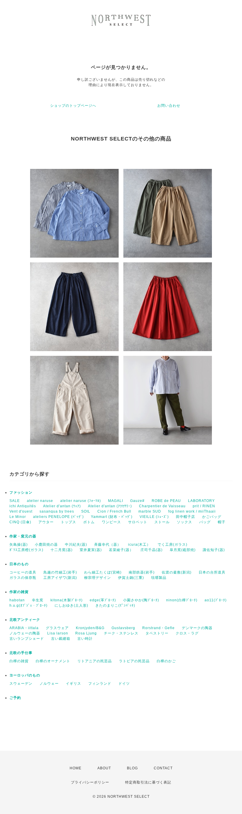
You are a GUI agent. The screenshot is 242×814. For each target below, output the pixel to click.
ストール (162, 522)
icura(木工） (139, 544)
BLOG (132, 768)
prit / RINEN (204, 506)
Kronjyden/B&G (90, 628)
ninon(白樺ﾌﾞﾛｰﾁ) (181, 600)
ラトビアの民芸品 (134, 661)
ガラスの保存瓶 (22, 578)
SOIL (85, 511)
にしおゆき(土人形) (71, 605)
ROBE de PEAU (166, 501)
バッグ (205, 522)
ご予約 (15, 698)
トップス (68, 522)
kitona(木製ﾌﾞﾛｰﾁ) (66, 600)
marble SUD (149, 511)
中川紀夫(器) (76, 544)
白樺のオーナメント (53, 661)
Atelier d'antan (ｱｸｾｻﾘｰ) (110, 506)
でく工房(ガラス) (172, 544)
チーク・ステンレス (121, 633)
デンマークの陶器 (197, 628)
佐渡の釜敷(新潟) (177, 572)
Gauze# (137, 501)
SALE (14, 501)
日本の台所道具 (212, 572)
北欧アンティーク (24, 620)
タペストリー (157, 633)
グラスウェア (57, 628)
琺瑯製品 (158, 578)
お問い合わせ (168, 106)
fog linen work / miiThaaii (192, 511)
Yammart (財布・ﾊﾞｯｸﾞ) (112, 517)
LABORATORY (201, 501)
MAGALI (115, 501)
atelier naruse (40, 501)
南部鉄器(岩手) (142, 572)
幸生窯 (37, 600)
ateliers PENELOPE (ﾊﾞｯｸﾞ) (58, 517)
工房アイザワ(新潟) (60, 578)
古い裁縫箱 (60, 639)
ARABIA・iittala (24, 628)
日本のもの (19, 564)
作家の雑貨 (19, 592)
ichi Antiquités (22, 506)
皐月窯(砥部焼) (183, 550)
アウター (46, 522)
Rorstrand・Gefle (158, 628)
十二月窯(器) (61, 550)
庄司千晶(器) (151, 550)
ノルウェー (49, 683)
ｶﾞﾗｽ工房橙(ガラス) (26, 550)
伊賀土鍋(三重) (131, 578)
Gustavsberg (123, 628)
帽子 (221, 522)
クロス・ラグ (187, 633)
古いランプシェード (26, 639)
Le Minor (17, 517)
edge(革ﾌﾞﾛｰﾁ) (103, 600)
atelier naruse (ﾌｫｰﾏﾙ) (80, 501)
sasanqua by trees (57, 511)
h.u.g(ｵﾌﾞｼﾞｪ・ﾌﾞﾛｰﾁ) (28, 605)
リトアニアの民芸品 (94, 661)
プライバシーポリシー (90, 782)
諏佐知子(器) (214, 550)
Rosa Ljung (86, 633)
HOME (75, 768)
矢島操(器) (18, 544)
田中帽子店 (185, 517)
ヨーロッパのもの (24, 675)
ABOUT (104, 768)
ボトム (89, 522)
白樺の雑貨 (19, 661)
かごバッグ (211, 517)
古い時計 (85, 639)
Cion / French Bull (114, 511)
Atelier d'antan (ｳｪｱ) (62, 506)
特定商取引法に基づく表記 (148, 782)
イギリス (73, 683)
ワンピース (111, 522)
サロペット (137, 522)
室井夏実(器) (91, 550)
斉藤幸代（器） (107, 544)
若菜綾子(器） (121, 550)
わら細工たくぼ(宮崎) (103, 572)
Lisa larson (57, 633)
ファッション (20, 492)
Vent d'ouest (20, 511)
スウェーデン (20, 683)
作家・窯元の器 (22, 536)
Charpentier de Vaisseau (162, 506)
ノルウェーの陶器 (24, 633)
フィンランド (99, 683)
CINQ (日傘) (20, 522)
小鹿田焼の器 (46, 544)
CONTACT (163, 768)
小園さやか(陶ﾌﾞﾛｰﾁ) (141, 600)
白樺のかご (166, 661)
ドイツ (124, 683)
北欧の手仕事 (20, 653)
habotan (17, 600)
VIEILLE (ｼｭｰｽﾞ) (154, 517)
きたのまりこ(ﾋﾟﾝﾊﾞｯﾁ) (115, 605)
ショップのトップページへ (73, 106)
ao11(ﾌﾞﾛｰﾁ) (216, 600)
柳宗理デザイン (97, 578)
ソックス (184, 522)
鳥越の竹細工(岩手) (60, 572)
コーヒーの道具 (22, 572)
